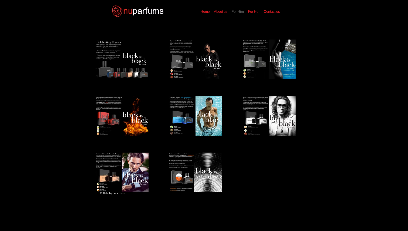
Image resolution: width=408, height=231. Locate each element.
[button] (254, 11)
